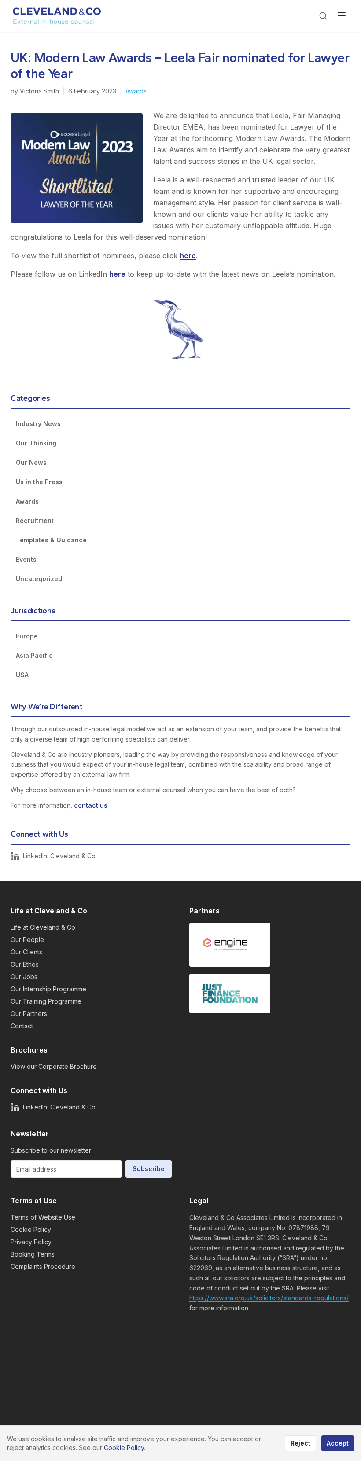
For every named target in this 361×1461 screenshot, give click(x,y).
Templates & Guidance (51, 540)
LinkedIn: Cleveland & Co (59, 856)
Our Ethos (25, 964)
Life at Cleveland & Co (43, 927)
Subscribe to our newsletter (51, 1150)
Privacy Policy (31, 1242)
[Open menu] (341, 16)
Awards (136, 91)
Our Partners (29, 1013)
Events (26, 559)
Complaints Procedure (43, 1266)
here (188, 255)
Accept (338, 1443)
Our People (27, 939)
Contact (22, 1026)
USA (22, 675)
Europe (27, 636)
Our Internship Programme (48, 989)
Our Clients (26, 952)
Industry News (38, 423)
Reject (300, 1443)
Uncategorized (39, 578)
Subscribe (149, 1168)
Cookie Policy (31, 1229)
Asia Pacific (34, 655)
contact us (90, 805)
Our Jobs (24, 976)
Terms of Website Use (43, 1217)
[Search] (323, 16)
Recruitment (35, 520)
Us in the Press (39, 482)
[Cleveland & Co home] (57, 16)
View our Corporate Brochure (54, 1066)
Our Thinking (36, 443)
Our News (31, 462)
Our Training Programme (46, 1001)
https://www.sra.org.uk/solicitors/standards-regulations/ (269, 1298)
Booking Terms (33, 1254)
